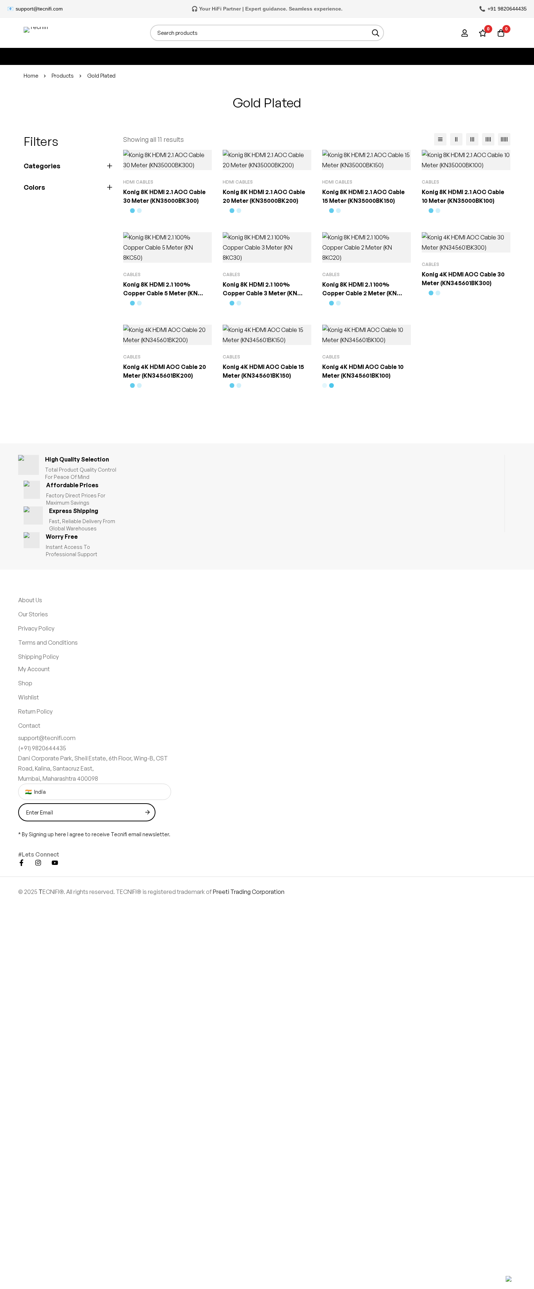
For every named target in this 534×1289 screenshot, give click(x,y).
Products (63, 75)
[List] (440, 139)
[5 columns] (504, 139)
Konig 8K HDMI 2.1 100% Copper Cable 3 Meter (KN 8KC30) (260, 293)
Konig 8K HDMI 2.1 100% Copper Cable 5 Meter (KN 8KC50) (160, 293)
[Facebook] (21, 862)
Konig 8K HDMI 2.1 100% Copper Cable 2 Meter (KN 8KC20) (359, 293)
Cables (430, 182)
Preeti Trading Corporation (248, 891)
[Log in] (465, 33)
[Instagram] (38, 862)
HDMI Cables (138, 182)
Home (31, 75)
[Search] (376, 33)
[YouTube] (55, 862)
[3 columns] (472, 139)
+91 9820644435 (507, 9)
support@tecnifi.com (39, 9)
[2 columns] (456, 139)
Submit (147, 812)
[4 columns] (488, 139)
